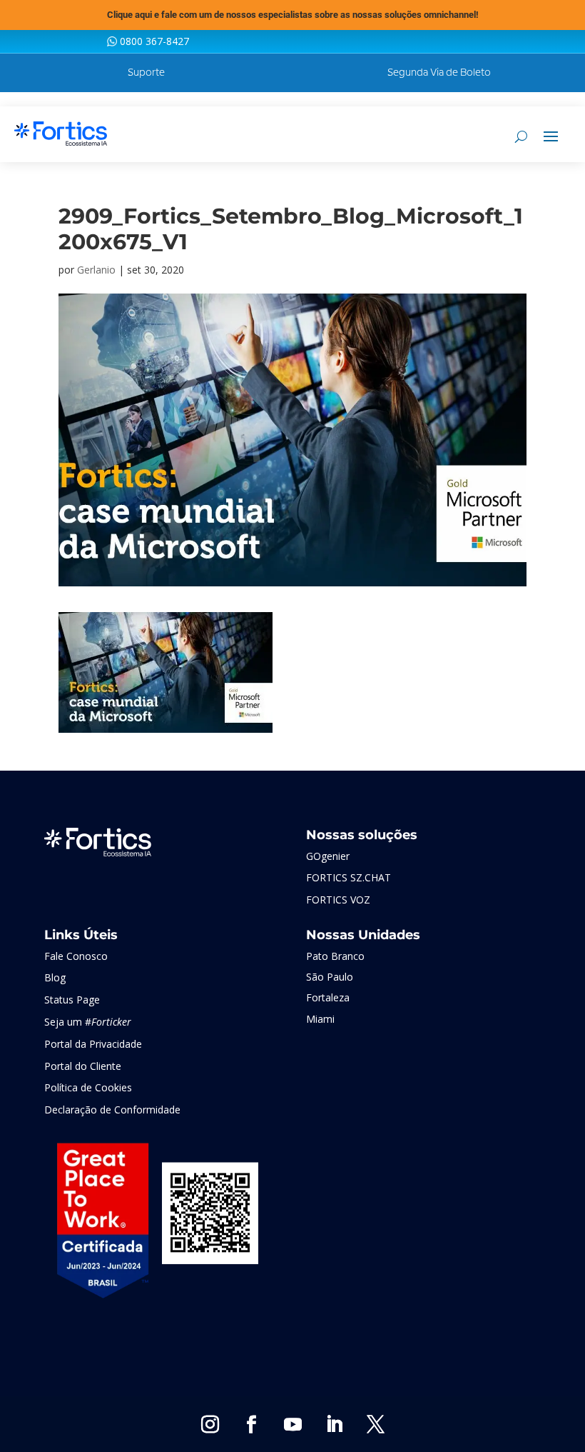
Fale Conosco (76, 956)
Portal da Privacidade (93, 1044)
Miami (320, 1019)
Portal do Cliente (82, 1066)
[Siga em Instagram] (210, 1425)
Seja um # (87, 1021)
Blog (55, 977)
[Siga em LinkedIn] (334, 1425)
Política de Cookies (88, 1087)
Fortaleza (328, 997)
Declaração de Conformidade (112, 1109)
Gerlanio (96, 269)
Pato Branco (335, 956)
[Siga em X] (375, 1425)
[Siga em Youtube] (292, 1425)
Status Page (72, 999)
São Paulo (329, 976)
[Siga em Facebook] (251, 1425)
